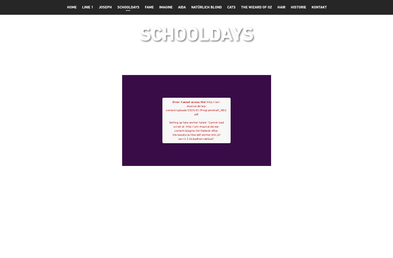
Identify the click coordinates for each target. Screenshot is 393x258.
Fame (149, 7)
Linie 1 (87, 7)
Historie (298, 7)
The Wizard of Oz (256, 7)
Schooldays (128, 7)
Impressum (278, 250)
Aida (182, 7)
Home (72, 7)
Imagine (166, 7)
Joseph (105, 7)
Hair (281, 7)
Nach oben (307, 250)
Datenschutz (249, 250)
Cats (231, 7)
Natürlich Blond (206, 7)
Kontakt (319, 7)
